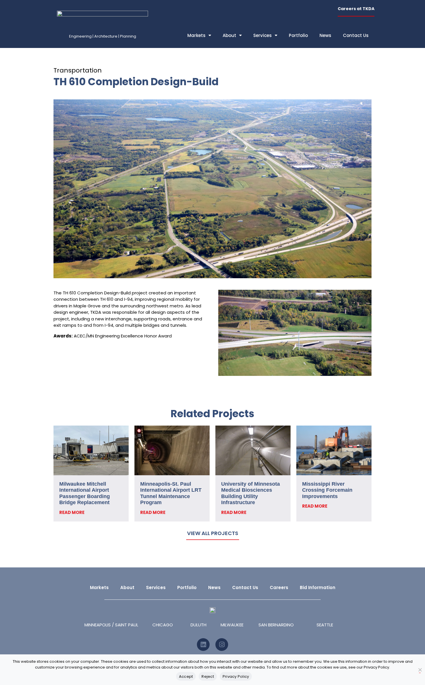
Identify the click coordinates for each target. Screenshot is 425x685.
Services (262, 35)
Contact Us (356, 35)
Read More (71, 512)
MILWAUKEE (232, 625)
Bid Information (317, 587)
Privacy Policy (236, 676)
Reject (208, 676)
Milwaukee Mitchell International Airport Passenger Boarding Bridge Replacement (84, 493)
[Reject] (420, 670)
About (229, 35)
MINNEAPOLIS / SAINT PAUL (111, 625)
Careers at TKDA (356, 9)
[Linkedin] (203, 644)
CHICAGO (162, 625)
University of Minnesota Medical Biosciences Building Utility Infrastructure (250, 493)
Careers (279, 587)
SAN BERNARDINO (276, 625)
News (325, 35)
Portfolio (298, 35)
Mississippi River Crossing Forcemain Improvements (327, 490)
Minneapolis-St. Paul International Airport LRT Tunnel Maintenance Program (171, 493)
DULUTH (198, 625)
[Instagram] (221, 644)
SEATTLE (325, 625)
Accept (186, 676)
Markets (196, 35)
